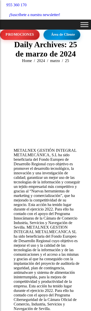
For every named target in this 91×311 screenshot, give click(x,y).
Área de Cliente (63, 34)
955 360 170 (16, 5)
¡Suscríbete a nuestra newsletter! (34, 15)
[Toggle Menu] (84, 24)
